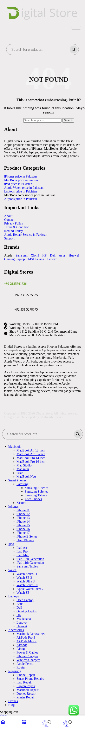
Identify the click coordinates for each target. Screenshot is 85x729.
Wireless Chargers (28, 660)
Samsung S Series (36, 491)
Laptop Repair (26, 686)
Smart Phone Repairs (30, 678)
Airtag (21, 648)
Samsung (22, 484)
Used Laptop (25, 600)
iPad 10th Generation (30, 559)
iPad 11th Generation (30, 562)
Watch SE (23, 592)
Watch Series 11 (27, 574)
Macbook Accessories (31, 633)
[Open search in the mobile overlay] (42, 49)
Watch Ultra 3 (26, 581)
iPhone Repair (26, 675)
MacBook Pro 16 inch (31, 461)
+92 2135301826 (15, 283)
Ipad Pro (22, 551)
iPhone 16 (23, 529)
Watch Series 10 (27, 585)
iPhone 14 (23, 521)
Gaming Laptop (27, 611)
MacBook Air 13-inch (31, 450)
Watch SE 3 (24, 577)
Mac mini (23, 469)
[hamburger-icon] (76, 28)
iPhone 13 (23, 517)
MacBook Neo (26, 476)
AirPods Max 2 (27, 641)
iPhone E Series (27, 536)
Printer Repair (26, 697)
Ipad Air (22, 547)
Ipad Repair (24, 682)
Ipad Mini (23, 555)
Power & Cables (27, 652)
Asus (20, 604)
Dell (19, 607)
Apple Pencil (25, 663)
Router (21, 667)
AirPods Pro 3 (26, 637)
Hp (19, 615)
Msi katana (24, 618)
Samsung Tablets (36, 495)
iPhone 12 (23, 514)
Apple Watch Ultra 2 (30, 589)
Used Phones (33, 499)
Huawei (22, 626)
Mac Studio (24, 465)
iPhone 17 (23, 532)
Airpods (22, 645)
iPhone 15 (23, 525)
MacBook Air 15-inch (31, 454)
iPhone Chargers (27, 656)
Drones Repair (26, 693)
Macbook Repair (27, 690)
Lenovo (22, 622)
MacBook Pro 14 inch (31, 458)
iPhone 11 (23, 510)
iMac (20, 473)
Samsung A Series (36, 488)
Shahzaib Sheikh (51, 417)
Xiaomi (21, 503)
